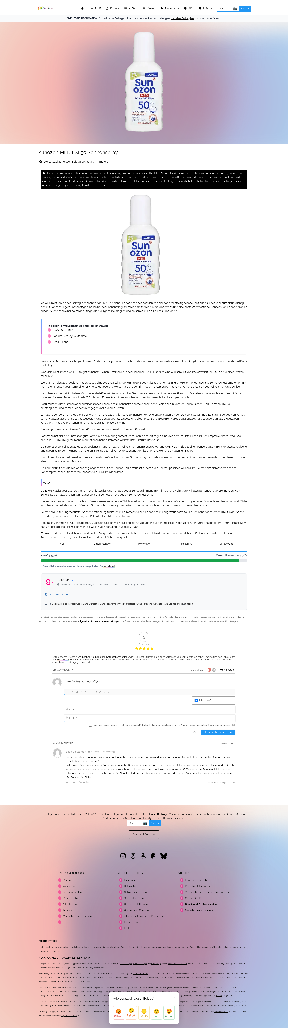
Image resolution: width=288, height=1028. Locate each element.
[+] (113, 692)
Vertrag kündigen (144, 834)
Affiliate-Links (70, 904)
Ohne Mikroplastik (126, 604)
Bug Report (63, 659)
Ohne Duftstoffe (91, 604)
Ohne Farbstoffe (108, 604)
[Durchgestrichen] (81, 692)
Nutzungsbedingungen (88, 657)
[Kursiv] (72, 692)
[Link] (105, 692)
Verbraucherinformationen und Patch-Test (208, 892)
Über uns (68, 880)
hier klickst (109, 566)
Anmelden (229, 669)
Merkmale (144, 543)
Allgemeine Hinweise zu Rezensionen (144, 916)
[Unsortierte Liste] (91, 692)
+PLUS (219, 995)
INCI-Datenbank (140, 973)
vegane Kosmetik (69, 1015)
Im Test (133, 8)
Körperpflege (75, 604)
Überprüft (205, 700)
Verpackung (227, 543)
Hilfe (206, 8)
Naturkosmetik (221, 1011)
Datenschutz (131, 886)
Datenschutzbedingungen (120, 657)
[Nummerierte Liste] (86, 692)
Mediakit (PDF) (193, 898)
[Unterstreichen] (77, 692)
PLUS (97, 8)
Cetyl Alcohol (61, 342)
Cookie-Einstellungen (136, 904)
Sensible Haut (161, 604)
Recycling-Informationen (198, 886)
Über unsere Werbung (136, 910)
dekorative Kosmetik (177, 963)
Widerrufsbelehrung (135, 898)
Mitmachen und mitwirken (77, 916)
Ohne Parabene (144, 604)
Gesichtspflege (59, 604)
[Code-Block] (100, 692)
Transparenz (185, 543)
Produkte (170, 8)
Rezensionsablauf (72, 892)
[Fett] (67, 692)
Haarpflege (156, 963)
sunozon (188, 604)
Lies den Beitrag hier (182, 18)
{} (109, 692)
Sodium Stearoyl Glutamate (70, 336)
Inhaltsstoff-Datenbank (198, 880)
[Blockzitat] (95, 692)
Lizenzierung (131, 922)
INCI (191, 8)
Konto (113, 8)
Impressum (130, 880)
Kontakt (128, 928)
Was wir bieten (71, 886)
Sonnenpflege (176, 604)
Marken (151, 8)
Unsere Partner (71, 898)
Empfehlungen (102, 543)
